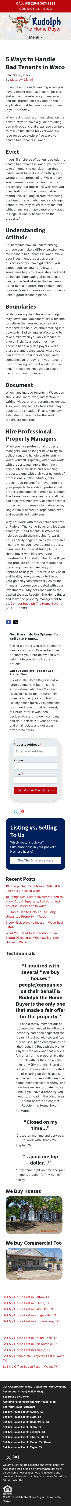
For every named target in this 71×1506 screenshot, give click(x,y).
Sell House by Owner (16, 1396)
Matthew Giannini (22, 79)
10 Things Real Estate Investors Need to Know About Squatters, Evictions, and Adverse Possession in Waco (34, 901)
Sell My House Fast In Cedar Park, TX (26, 1421)
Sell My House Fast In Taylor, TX (23, 1447)
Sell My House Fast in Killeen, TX (26, 1303)
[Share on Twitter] (15, 622)
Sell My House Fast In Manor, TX (23, 1442)
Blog (47, 9)
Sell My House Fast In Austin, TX (23, 1411)
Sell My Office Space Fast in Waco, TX (30, 1366)
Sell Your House (12, 1406)
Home (47, 1442)
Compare (29, 1406)
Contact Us (29, 9)
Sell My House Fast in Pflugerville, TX (29, 1315)
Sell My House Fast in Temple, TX (27, 1350)
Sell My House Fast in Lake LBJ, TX (28, 1309)
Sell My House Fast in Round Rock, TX (30, 1338)
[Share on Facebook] (8, 622)
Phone (18, 760)
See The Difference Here (35, 860)
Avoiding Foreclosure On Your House (25, 1401)
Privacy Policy (27, 1391)
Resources (9, 1391)
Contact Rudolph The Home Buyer (36, 603)
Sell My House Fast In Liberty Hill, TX (26, 1437)
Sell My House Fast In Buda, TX (22, 1416)
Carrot (7, 1501)
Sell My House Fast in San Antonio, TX (30, 1344)
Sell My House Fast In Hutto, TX (22, 1427)
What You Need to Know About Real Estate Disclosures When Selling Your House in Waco (32, 937)
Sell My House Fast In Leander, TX (24, 1431)
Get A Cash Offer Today (17, 1386)
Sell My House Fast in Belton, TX (26, 1297)
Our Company (57, 1386)
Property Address (27, 744)
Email (18, 774)
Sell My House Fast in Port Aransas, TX (31, 1321)
